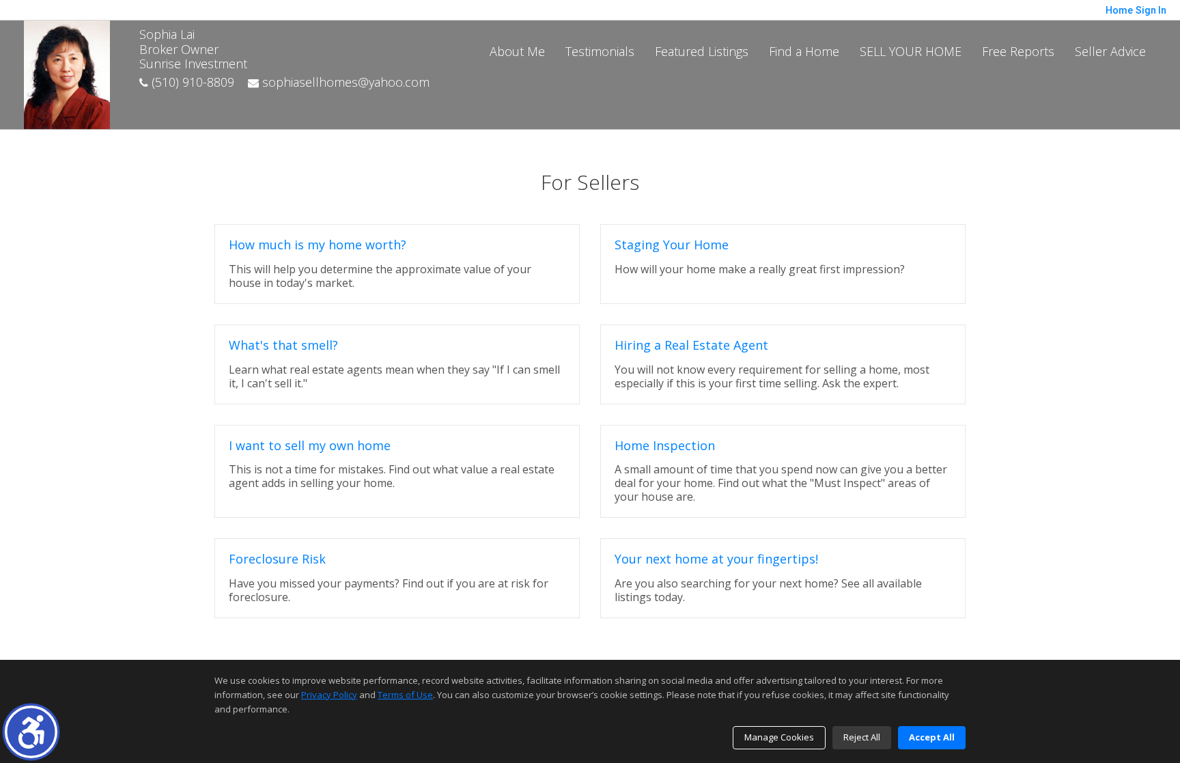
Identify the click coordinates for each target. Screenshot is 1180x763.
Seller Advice (1110, 51)
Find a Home (804, 51)
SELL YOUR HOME (910, 51)
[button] (31, 732)
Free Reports (1018, 51)
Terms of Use (405, 695)
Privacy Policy (329, 695)
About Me (517, 51)
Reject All (861, 737)
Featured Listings (701, 51)
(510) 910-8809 (191, 82)
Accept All (932, 737)
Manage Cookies (779, 737)
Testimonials (599, 51)
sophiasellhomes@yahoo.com (344, 82)
